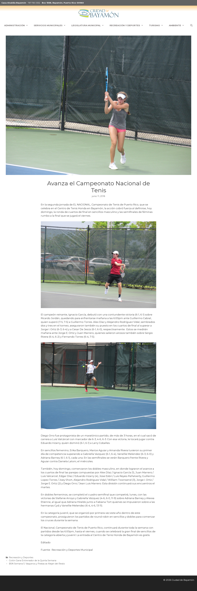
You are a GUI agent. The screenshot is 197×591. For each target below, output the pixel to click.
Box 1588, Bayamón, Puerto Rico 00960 (63, 3)
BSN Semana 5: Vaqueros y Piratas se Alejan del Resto (37, 563)
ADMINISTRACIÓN (14, 25)
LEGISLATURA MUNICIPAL (86, 25)
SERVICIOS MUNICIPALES (48, 25)
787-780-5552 (34, 3)
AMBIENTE (175, 25)
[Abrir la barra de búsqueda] (191, 25)
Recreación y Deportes (21, 557)
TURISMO (154, 25)
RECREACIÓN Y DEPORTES (125, 25)
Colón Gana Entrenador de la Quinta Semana (32, 560)
